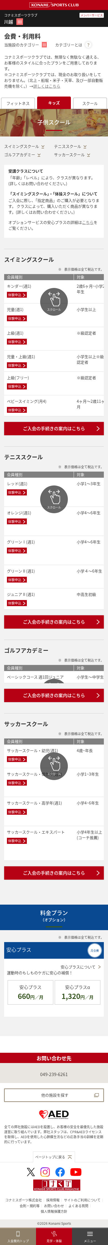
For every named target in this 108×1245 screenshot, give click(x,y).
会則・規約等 (30, 1205)
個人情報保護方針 (54, 1211)
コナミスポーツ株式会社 (23, 1200)
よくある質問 (78, 1205)
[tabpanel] (54, 572)
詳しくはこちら (46, 86)
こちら (88, 222)
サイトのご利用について (82, 1200)
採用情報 (53, 1200)
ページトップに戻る (50, 1157)
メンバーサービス (92, 15)
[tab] (18, 103)
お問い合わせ (54, 1205)
